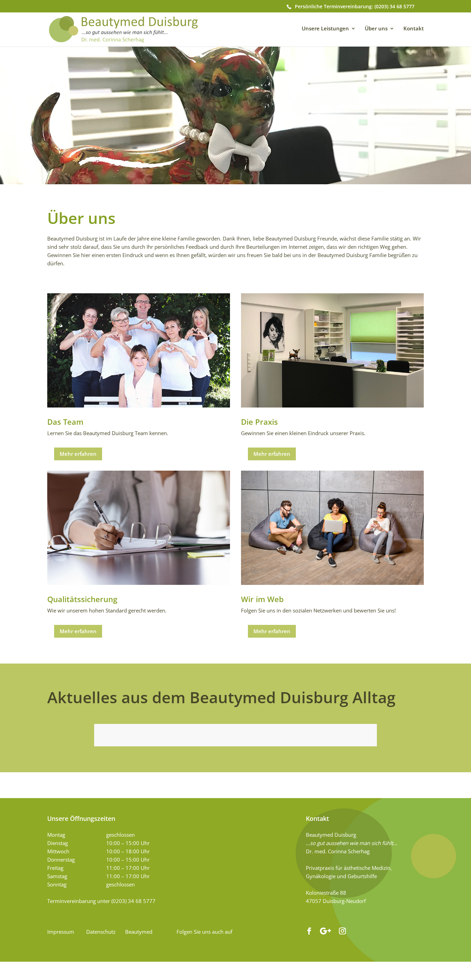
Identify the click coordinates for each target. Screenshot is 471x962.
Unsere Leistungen (325, 28)
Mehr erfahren (78, 453)
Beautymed (138, 931)
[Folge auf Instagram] (342, 931)
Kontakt (413, 28)
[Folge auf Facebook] (309, 931)
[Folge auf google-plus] (326, 931)
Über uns (376, 28)
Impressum (60, 931)
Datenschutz (101, 931)
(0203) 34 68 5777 (394, 6)
